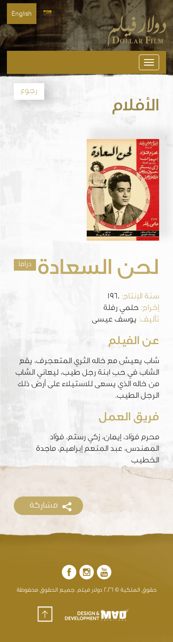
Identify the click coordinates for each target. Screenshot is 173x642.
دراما (24, 264)
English (22, 13)
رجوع (29, 91)
